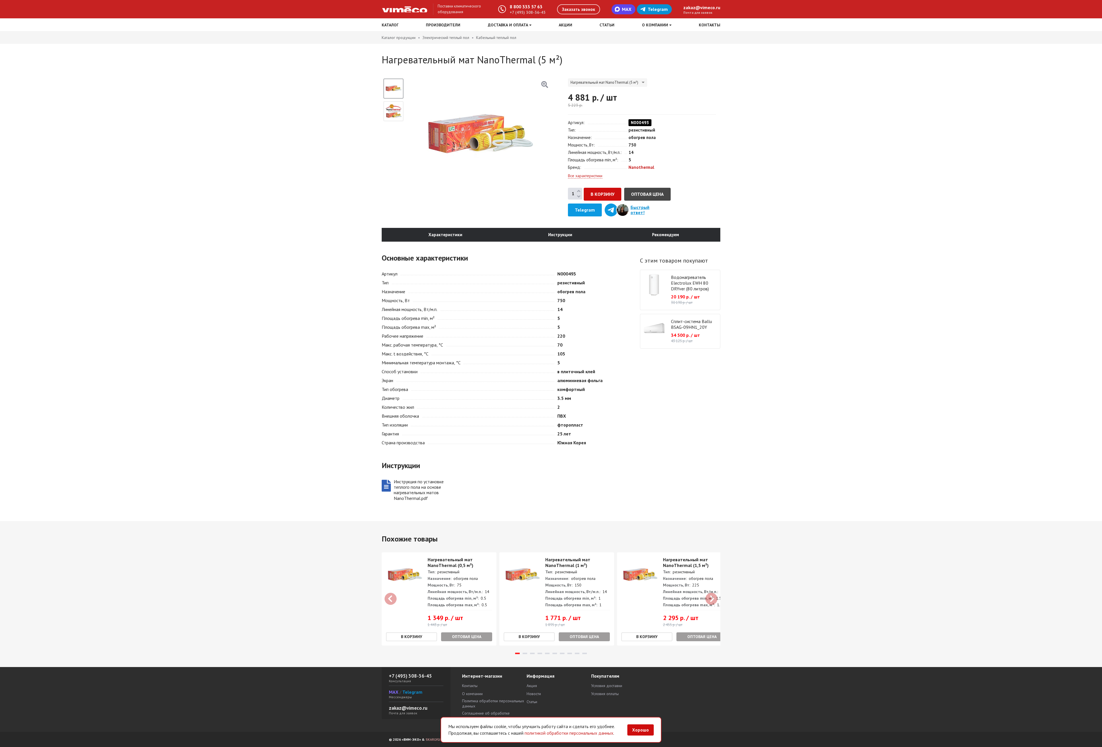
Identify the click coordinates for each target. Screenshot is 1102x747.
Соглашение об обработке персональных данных (486, 716)
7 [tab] (562, 653)
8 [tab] (569, 653)
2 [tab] (525, 653)
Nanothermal (641, 167)
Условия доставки (606, 685)
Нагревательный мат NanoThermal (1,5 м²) (686, 562)
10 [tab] (584, 653)
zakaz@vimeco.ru (701, 7)
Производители (443, 25)
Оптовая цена (647, 194)
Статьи (606, 25)
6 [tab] (554, 653)
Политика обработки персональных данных (493, 703)
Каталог (390, 25)
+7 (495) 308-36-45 (528, 12)
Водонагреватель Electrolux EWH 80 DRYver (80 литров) (690, 283)
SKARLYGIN (434, 739)
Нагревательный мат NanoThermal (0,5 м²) (450, 562)
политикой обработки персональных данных (569, 733)
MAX (626, 9)
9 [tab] (577, 653)
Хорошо (640, 730)
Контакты (709, 25)
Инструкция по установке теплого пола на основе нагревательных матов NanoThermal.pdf (419, 490)
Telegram (658, 9)
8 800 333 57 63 (526, 6)
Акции (565, 25)
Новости (534, 693)
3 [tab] (532, 653)
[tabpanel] (439, 599)
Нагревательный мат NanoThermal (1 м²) (567, 562)
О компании (472, 693)
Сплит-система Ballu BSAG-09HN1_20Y (691, 324)
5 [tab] (547, 653)
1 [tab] (517, 653)
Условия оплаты (605, 693)
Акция (532, 685)
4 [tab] (540, 653)
